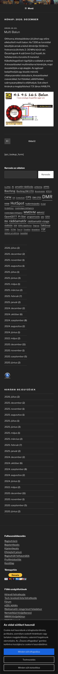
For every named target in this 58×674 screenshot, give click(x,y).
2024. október (11, 314)
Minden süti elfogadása (29, 651)
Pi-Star (22, 216)
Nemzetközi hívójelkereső (18, 612)
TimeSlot (26, 230)
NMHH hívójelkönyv (14, 616)
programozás (33, 217)
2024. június (10, 332)
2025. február (11, 296)
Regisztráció (10, 541)
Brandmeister (40, 191)
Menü (30, 8)
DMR (47, 196)
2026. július (10, 248)
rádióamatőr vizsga (38, 221)
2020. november (13, 350)
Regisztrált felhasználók (16, 556)
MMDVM (30, 212)
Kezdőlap (9, 563)
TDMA (6, 230)
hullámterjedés (32, 204)
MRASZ (40, 212)
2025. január (11, 302)
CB (13, 198)
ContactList (20, 198)
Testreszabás (29, 659)
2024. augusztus (13, 326)
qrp (42, 217)
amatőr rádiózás (24, 186)
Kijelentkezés (11, 548)
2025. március (11, 290)
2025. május (10, 284)
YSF (43, 229)
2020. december (13, 344)
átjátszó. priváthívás (11, 233)
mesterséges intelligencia (24, 208)
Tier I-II (19, 230)
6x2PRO (7, 187)
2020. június (10, 362)
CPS (28, 197)
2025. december (13, 254)
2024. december (13, 308)
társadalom (36, 230)
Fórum (7, 601)
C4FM (7, 197)
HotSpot (17, 203)
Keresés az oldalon (14, 168)
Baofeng (9, 191)
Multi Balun (12, 32)
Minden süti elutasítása (29, 667)
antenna (38, 187)
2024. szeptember (14, 320)
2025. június (10, 278)
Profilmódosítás (12, 559)
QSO (47, 217)
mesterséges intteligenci (13, 213)
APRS (46, 187)
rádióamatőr (17, 221)
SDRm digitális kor (25, 226)
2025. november (13, 260)
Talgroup (36, 226)
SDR (15, 226)
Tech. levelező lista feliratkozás (20, 598)
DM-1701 (36, 197)
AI (13, 187)
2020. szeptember (14, 356)
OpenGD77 (10, 216)
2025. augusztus (13, 266)
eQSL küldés (11, 605)
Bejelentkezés (11, 544)
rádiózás (8, 225)
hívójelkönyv (9, 208)
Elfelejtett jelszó (13, 552)
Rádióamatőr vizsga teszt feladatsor (23, 609)
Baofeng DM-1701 (25, 191)
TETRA (13, 230)
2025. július (10, 272)
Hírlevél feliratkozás (14, 594)
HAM (6, 204)
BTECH (49, 191)
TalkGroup (45, 225)
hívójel (43, 204)
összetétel (24, 233)
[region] (29, 647)
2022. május (10, 338)
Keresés (45, 174)
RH (6, 221)
